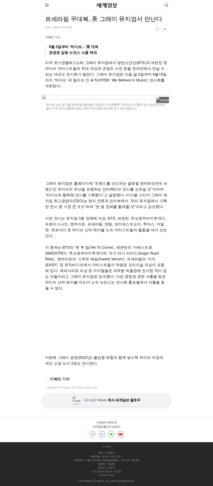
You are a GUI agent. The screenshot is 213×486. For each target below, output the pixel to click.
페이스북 (102, 434)
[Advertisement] (106, 145)
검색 (166, 5)
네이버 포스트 (111, 434)
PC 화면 (106, 446)
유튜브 (121, 434)
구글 (92, 434)
